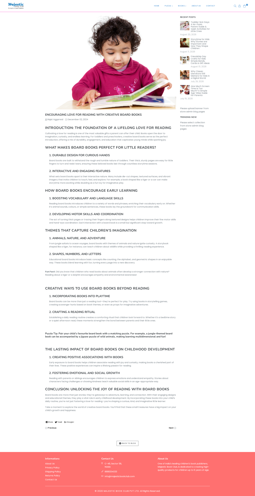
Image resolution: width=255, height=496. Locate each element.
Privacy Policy (52, 467)
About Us (196, 6)
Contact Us (51, 479)
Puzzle (168, 6)
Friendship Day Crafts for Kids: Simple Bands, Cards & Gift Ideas (200, 59)
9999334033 (111, 471)
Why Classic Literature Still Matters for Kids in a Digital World (200, 74)
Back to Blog (128, 443)
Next (171, 427)
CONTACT (210, 6)
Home (157, 6)
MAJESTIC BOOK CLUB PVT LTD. (121, 491)
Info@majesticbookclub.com (120, 476)
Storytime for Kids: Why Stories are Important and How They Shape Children (200, 43)
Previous (52, 427)
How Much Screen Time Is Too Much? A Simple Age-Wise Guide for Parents (200, 90)
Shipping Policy (53, 471)
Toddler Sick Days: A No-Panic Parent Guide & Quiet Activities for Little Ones (200, 26)
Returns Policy (52, 475)
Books (181, 6)
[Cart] (244, 5)
